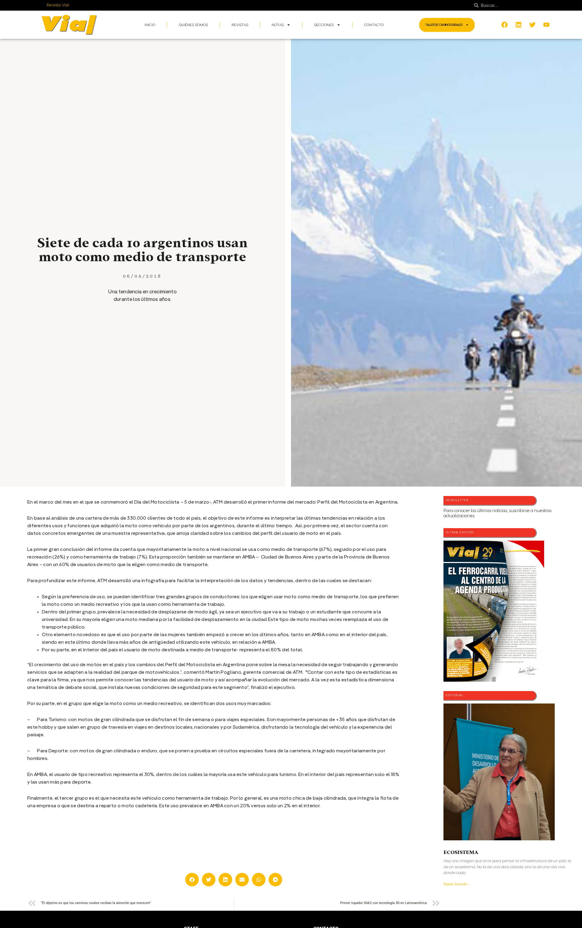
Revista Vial (58, 5)
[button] (192, 879)
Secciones (324, 25)
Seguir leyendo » (456, 884)
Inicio (150, 25)
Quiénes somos (193, 25)
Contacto (374, 25)
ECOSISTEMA (460, 852)
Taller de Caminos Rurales (444, 24)
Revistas (240, 25)
